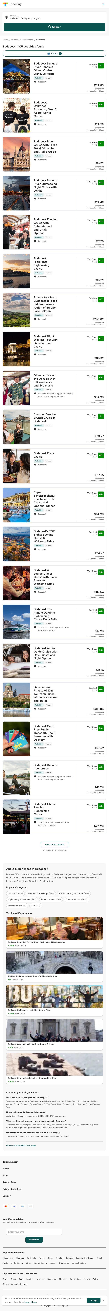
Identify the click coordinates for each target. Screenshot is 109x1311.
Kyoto (5, 1263)
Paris (21, 1279)
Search (56, 27)
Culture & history (76, 899)
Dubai (13, 1279)
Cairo (95, 1279)
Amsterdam (75, 1279)
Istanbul (69, 1258)
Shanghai (20, 1258)
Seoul (99, 1258)
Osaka (50, 1258)
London (53, 1263)
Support (7, 1195)
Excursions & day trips (41, 893)
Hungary (15, 40)
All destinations (79, 1263)
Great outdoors (51, 899)
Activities (15, 893)
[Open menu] (103, 4)
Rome (5, 1279)
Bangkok (59, 1258)
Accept (93, 1300)
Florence (63, 1279)
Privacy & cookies (12, 1189)
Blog (5, 1175)
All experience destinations (15, 1284)
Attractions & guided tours (74, 893)
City (36, 906)
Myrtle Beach (17, 1263)
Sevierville (31, 1258)
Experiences (27, 40)
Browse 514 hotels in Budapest (21, 1145)
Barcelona (51, 1279)
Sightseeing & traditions (22, 899)
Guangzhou (64, 1263)
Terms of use (9, 1182)
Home (5, 40)
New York (40, 1279)
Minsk (28, 1263)
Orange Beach (40, 1263)
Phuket (86, 1279)
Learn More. (30, 1302)
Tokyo (42, 1258)
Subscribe (34, 1239)
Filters (56, 53)
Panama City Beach (85, 1258)
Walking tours (17, 906)
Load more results (54, 844)
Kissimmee (8, 1258)
